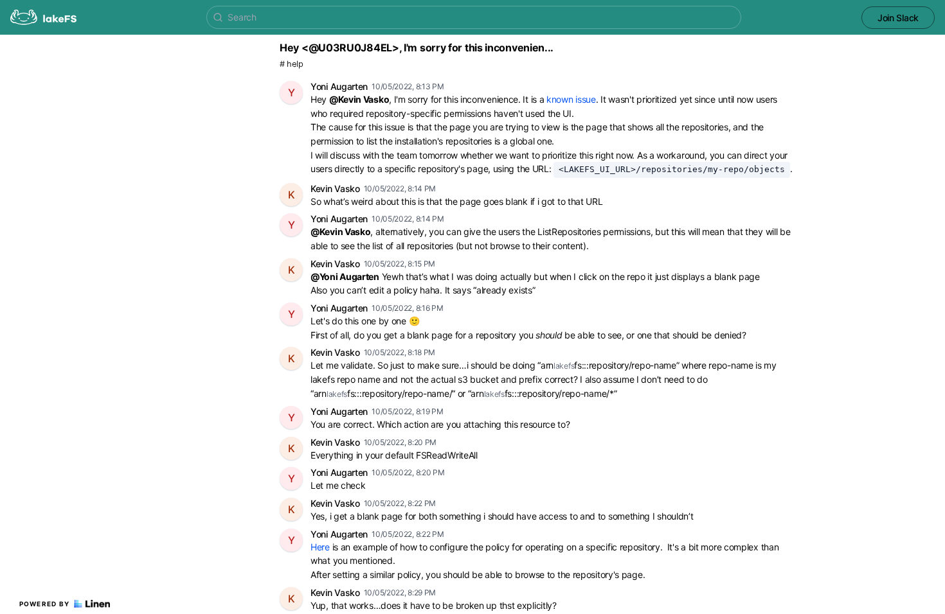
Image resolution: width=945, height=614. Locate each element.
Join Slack (898, 17)
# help (291, 64)
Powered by (44, 604)
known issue (571, 99)
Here (320, 546)
